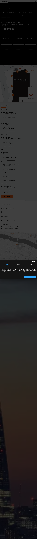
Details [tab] (18, 264)
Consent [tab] (6, 264)
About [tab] (31, 264)
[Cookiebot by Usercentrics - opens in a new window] (31, 261)
